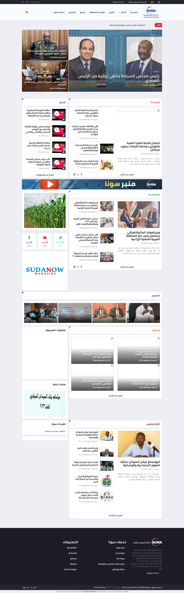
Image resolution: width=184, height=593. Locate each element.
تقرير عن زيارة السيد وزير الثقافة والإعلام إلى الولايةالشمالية (86, 147)
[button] (161, 89)
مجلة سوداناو (118, 569)
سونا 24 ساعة (70, 569)
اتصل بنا (34, 587)
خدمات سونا (59, 12)
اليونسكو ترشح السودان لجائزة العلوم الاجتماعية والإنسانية (140, 463)
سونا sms (120, 558)
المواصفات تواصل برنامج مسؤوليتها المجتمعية (127, 25)
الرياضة (73, 564)
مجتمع (73, 558)
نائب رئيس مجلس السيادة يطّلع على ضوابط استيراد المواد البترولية (38, 161)
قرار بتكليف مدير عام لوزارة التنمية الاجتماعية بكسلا (86, 162)
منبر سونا (120, 547)
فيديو (82, 12)
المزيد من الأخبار (127, 174)
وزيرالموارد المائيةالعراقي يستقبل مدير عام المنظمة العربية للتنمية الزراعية (143, 236)
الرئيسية (134, 12)
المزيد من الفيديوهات (45, 174)
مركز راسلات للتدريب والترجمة (111, 564)
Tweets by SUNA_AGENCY (55, 431)
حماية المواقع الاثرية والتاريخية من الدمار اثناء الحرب (86, 479)
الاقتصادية (71, 547)
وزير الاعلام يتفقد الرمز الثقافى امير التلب (87, 449)
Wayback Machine (90, 591)
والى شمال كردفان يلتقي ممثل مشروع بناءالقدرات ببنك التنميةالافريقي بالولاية (86, 239)
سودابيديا (120, 553)
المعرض (72, 12)
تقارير (111, 12)
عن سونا (26, 587)
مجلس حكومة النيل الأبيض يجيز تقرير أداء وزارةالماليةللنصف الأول (85, 221)
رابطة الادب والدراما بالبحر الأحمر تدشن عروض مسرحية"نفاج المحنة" (86, 495)
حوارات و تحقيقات (97, 12)
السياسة (72, 553)
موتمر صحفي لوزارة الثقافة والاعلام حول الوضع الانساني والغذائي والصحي (37, 129)
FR (159, 2)
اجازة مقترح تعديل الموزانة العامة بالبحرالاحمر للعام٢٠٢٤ (85, 254)
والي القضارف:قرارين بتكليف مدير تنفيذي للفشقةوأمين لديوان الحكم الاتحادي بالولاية (85, 130)
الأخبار (123, 12)
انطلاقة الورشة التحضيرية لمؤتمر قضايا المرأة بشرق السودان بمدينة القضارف (38, 113)
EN (152, 2)
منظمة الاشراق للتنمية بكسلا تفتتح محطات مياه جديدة (38, 145)
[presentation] (24, 25)
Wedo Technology (113, 587)
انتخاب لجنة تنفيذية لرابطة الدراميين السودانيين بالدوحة (85, 463)
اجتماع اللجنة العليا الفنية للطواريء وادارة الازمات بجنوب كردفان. (140, 146)
